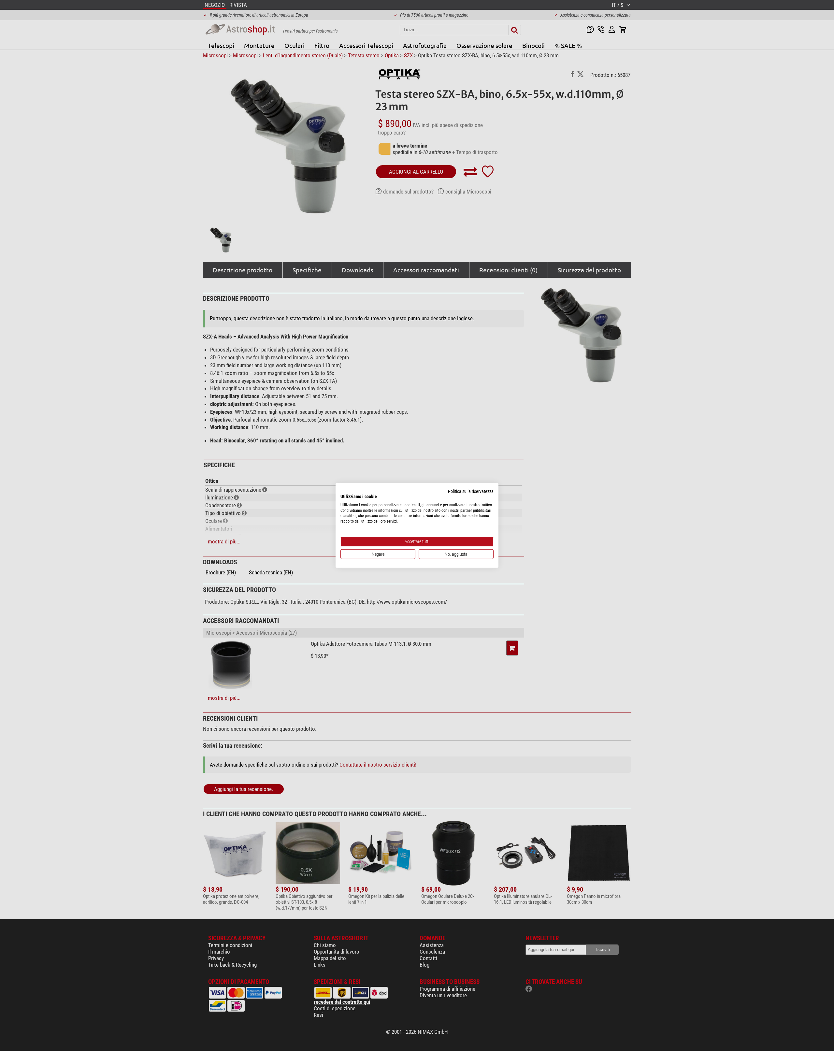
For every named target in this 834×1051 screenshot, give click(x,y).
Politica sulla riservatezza (471, 491)
